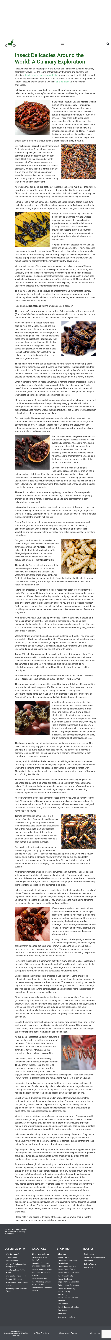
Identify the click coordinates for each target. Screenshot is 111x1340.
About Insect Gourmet (69, 1333)
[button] (62, 44)
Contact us (95, 1333)
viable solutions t (62, 81)
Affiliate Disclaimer (42, 1333)
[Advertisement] (55, 19)
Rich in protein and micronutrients (41, 75)
